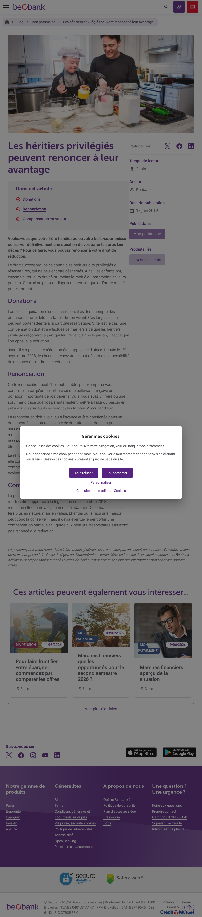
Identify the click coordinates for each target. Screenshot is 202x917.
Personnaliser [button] (101, 482)
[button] (117, 473)
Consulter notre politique (101, 491)
